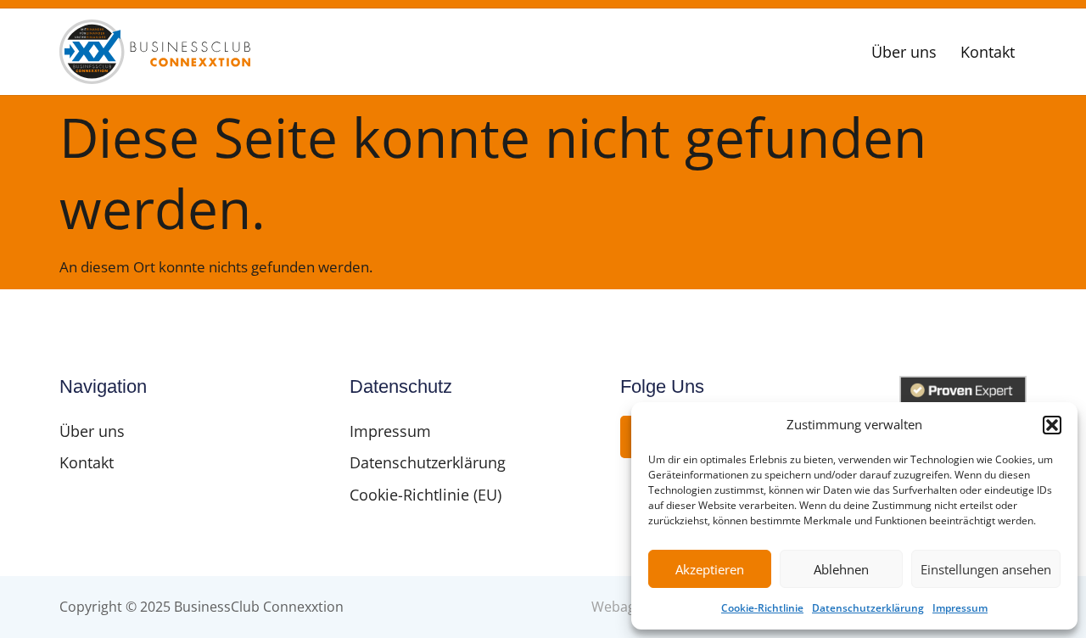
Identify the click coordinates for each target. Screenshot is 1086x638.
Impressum (960, 608)
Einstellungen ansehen (986, 569)
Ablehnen (841, 569)
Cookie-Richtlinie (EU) (425, 494)
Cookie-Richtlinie (762, 608)
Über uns (904, 52)
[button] (1052, 425)
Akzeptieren (709, 569)
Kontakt (987, 52)
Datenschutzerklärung (868, 608)
